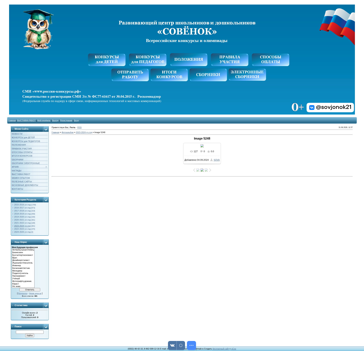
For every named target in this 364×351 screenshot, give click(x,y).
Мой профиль (43, 120)
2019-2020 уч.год (22, 217)
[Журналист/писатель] (23, 263)
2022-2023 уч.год (22, 229)
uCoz (233, 349)
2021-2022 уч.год (22, 223)
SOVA (217, 160)
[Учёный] (23, 278)
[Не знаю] (23, 286)
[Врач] (23, 258)
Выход (55, 120)
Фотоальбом (68, 132)
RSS (79, 127)
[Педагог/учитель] (23, 273)
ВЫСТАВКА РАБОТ (26, 120)
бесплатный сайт (221, 349)
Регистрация (66, 120)
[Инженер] (23, 265)
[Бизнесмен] (23, 252)
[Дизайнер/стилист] (23, 260)
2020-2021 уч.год (22, 220)
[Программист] (23, 276)
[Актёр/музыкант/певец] (23, 250)
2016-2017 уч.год (22, 208)
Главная (12, 120)
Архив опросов (35, 293)
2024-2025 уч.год (22, 232)
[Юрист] (23, 284)
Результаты (22, 293)
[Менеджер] (23, 271)
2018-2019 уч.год (22, 214)
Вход (76, 120)
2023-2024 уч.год (22, 226)
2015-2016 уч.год (22, 205)
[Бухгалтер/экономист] (23, 255)
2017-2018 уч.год (22, 211)
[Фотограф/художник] (23, 281)
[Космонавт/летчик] (23, 268)
